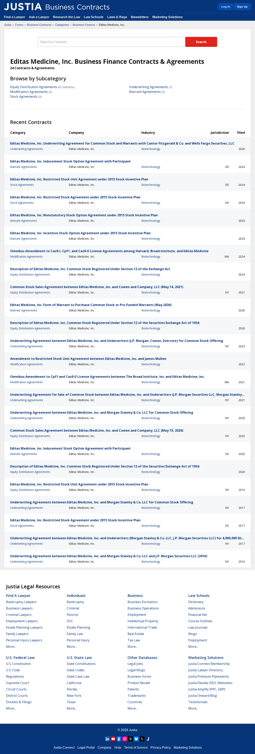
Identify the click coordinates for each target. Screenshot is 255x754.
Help (117, 747)
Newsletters (140, 17)
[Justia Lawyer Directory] (147, 738)
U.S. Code (13, 670)
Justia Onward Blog (202, 695)
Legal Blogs (136, 670)
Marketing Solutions (167, 17)
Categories (62, 24)
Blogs (192, 634)
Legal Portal (86, 747)
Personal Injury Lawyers (24, 640)
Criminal (73, 608)
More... (11, 646)
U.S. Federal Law (20, 657)
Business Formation (142, 602)
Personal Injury (78, 640)
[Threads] (130, 738)
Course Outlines (200, 621)
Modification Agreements (29, 92)
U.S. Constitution (18, 663)
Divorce (72, 614)
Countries (135, 702)
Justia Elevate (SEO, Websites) (210, 683)
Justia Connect (64, 747)
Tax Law (134, 640)
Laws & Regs (117, 17)
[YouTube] (113, 738)
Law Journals (198, 627)
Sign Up (242, 6)
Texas (71, 702)
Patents (133, 689)
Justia (7, 24)
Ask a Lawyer (39, 17)
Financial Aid (197, 614)
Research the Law (66, 17)
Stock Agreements (23, 96)
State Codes (75, 670)
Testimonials (198, 702)
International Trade (142, 627)
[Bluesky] (136, 738)
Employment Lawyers (22, 621)
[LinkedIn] (107, 738)
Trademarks (137, 695)
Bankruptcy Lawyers (21, 602)
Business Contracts (39, 24)
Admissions (196, 608)
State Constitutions (81, 663)
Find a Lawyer (14, 17)
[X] (142, 738)
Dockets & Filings (18, 702)
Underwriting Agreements (148, 87)
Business (135, 595)
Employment (137, 614)
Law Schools (93, 17)
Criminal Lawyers (18, 614)
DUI (70, 621)
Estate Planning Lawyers (24, 627)
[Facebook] (119, 738)
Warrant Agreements (145, 92)
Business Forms (139, 676)
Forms (19, 24)
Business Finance (84, 24)
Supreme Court (17, 683)
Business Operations (143, 608)
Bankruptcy (75, 602)
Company (104, 747)
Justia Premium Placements (208, 676)
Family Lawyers (17, 634)
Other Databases (142, 657)
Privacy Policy (161, 747)
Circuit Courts (16, 689)
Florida (72, 689)
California (74, 683)
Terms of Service (136, 747)
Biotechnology (150, 149)
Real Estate (136, 634)
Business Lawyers (19, 608)
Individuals (76, 595)
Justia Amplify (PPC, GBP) (206, 689)
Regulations (15, 676)
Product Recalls (139, 683)
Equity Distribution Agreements (33, 87)
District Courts (17, 695)
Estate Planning (78, 627)
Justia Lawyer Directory (205, 670)
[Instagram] (124, 738)
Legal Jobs (135, 663)
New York (74, 695)
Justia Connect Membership (209, 663)
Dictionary (196, 602)
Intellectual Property (143, 621)
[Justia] (23, 6)
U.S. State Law (79, 657)
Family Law (75, 634)
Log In (225, 6)
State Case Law (78, 676)
